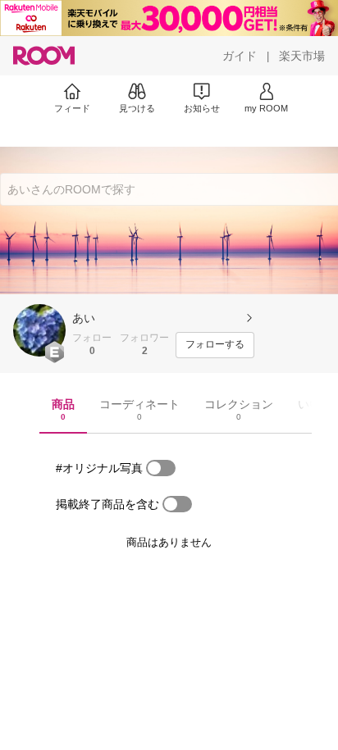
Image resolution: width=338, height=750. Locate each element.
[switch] (161, 468)
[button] (39, 330)
